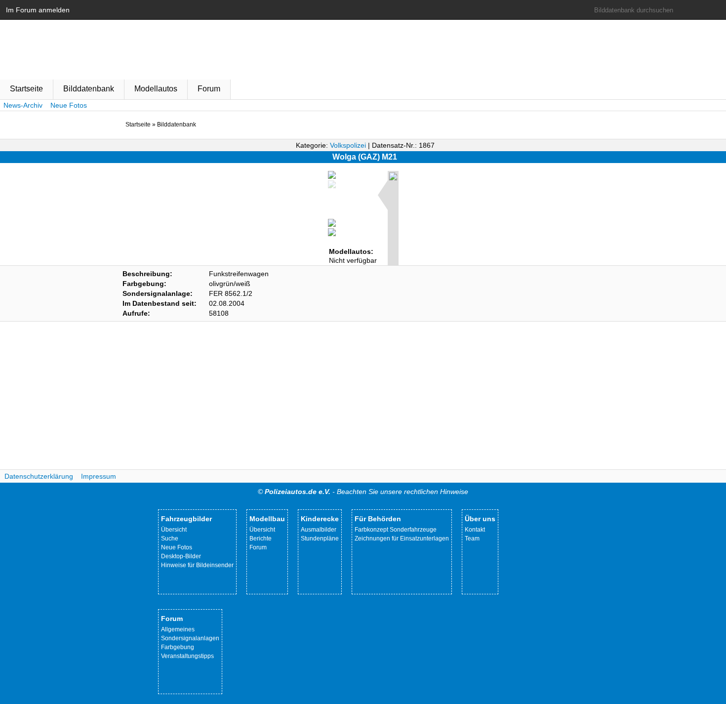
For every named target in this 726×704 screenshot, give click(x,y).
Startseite (26, 88)
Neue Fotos (68, 105)
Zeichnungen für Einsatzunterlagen (402, 538)
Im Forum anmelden (38, 10)
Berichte (260, 538)
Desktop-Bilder (181, 556)
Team (472, 538)
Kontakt (475, 529)
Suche (169, 538)
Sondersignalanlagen (190, 638)
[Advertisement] (363, 396)
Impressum (98, 476)
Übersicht (174, 529)
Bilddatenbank (88, 88)
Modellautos (155, 88)
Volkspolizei (348, 145)
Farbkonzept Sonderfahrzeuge (396, 529)
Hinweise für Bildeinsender (197, 565)
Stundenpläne (320, 538)
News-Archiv (22, 105)
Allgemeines (178, 629)
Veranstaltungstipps (187, 656)
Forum (209, 88)
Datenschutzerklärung (38, 476)
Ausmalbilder (318, 529)
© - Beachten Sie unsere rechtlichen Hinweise (363, 492)
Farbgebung (177, 647)
